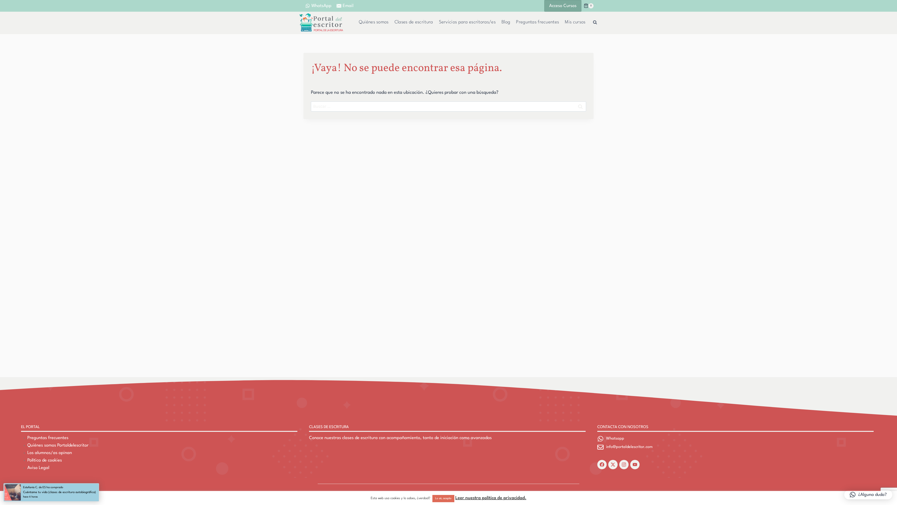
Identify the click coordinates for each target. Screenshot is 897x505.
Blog (506, 22)
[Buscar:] (448, 106)
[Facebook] (602, 464)
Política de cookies (44, 460)
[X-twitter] (613, 464)
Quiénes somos (374, 22)
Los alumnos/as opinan (49, 453)
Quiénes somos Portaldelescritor (58, 445)
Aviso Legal (38, 468)
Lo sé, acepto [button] (443, 498)
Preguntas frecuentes (537, 22)
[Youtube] (635, 464)
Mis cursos (575, 22)
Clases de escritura (414, 22)
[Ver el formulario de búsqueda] (595, 22)
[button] (868, 494)
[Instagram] (624, 464)
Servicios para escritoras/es (467, 22)
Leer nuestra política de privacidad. (490, 498)
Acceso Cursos (563, 6)
